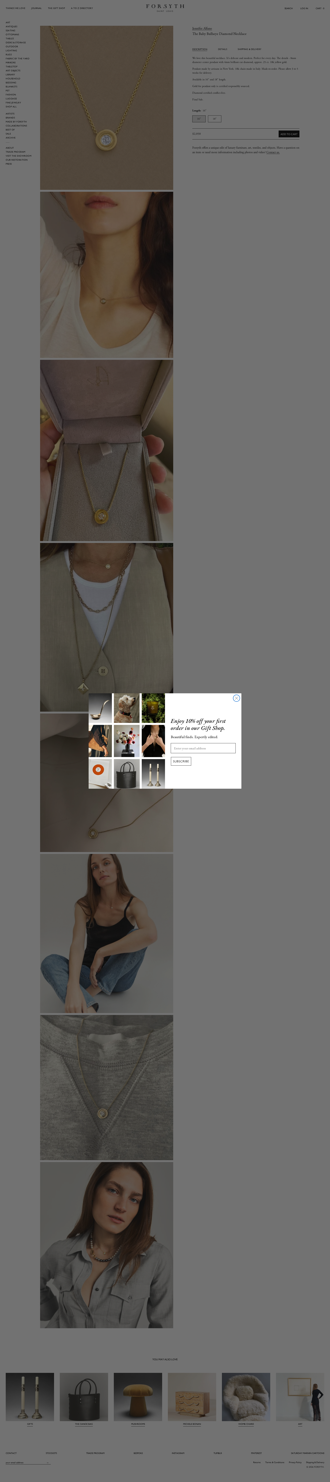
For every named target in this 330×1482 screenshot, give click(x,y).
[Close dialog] (236, 698)
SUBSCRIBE (181, 761)
